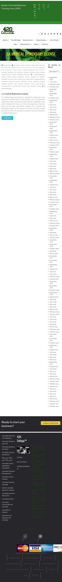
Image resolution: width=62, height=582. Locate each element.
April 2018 (53, 251)
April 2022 (53, 168)
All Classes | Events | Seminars (22, 65)
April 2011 (53, 396)
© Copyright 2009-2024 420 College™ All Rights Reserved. (31, 553)
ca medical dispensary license (15, 94)
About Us (5, 40)
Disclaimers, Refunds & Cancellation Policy (18, 569)
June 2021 (53, 190)
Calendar (39, 6)
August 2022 (54, 159)
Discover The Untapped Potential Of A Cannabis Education (38, 483)
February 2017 (54, 276)
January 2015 (54, 332)
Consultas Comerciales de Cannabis (7, 504)
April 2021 (53, 194)
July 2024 (53, 105)
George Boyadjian (7, 88)
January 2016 (54, 314)
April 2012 (53, 374)
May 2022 (53, 166)
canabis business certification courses (18, 77)
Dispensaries (35, 65)
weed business (40, 84)
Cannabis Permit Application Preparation (7, 466)
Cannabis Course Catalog (31, 558)
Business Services (28, 40)
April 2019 (53, 232)
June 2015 (53, 319)
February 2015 (54, 329)
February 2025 (54, 84)
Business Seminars (41, 40)
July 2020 (53, 216)
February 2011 (54, 401)
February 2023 (54, 142)
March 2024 (54, 115)
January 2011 (54, 404)
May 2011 (53, 394)
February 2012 (54, 379)
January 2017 (54, 279)
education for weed (7, 79)
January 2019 (54, 237)
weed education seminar (34, 86)
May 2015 (53, 322)
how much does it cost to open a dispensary (32, 67)
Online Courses (35, 11)
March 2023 (54, 140)
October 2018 (54, 248)
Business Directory (25, 44)
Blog (15, 44)
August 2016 (54, 297)
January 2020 (54, 226)
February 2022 (54, 173)
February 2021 (54, 199)
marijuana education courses (26, 84)
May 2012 (53, 371)
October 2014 (54, 343)
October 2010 (54, 406)
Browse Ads (52, 569)
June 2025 (53, 82)
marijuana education (39, 81)
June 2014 (53, 354)
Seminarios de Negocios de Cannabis (7, 518)
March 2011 (53, 399)
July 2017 (53, 271)
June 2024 (53, 107)
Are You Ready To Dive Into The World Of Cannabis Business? (38, 477)
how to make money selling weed (23, 79)
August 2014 (54, 350)
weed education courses (19, 86)
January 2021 (54, 202)
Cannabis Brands (7, 499)
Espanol (36, 44)
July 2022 (53, 161)
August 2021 (54, 185)
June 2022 (53, 163)
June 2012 (53, 369)
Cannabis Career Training (12, 563)
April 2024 (53, 112)
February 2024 (54, 117)
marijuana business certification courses (20, 81)
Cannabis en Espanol (14, 558)
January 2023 (54, 145)
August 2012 (54, 366)
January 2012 (54, 381)
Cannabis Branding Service (49, 563)
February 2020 (55, 223)
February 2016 (54, 312)
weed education (6, 86)
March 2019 (54, 235)
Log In (25, 575)
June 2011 (53, 391)
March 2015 (53, 327)
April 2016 (53, 307)
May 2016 (53, 304)
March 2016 (54, 309)
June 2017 (53, 274)
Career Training (54, 40)
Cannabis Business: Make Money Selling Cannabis (38, 455)
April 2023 (53, 137)
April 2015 (53, 324)
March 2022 (54, 171)
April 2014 (53, 359)
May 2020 (53, 218)
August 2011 (54, 386)
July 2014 (53, 352)
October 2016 (54, 290)
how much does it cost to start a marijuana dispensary (18, 70)
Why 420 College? (48, 558)
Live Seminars (18, 72)
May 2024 (53, 110)
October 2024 (54, 98)
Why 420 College (16, 40)
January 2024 (54, 119)
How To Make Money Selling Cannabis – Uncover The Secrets (38, 470)
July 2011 (53, 389)
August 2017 (54, 269)
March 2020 (54, 221)
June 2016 (53, 302)
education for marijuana (37, 77)
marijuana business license (31, 72)
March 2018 (54, 253)
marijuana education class (9, 84)
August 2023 (54, 135)
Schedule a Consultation (50, 423)
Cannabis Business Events (30, 563)
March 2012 (53, 376)
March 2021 (53, 197)
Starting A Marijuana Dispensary (21, 74)
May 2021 (53, 192)
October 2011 (54, 384)
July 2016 (53, 299)
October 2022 (54, 152)
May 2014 (53, 357)
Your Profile (35, 575)
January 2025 (54, 87)
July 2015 (53, 317)
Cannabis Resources (39, 569)
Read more (7, 118)
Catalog (44, 6)
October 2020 (54, 209)
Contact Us (45, 44)
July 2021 (53, 187)
